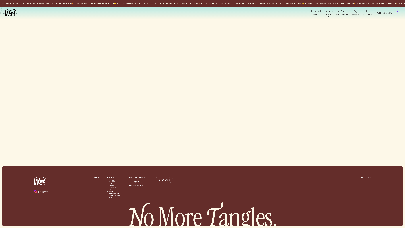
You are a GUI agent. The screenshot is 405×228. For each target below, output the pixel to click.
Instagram (43, 191)
